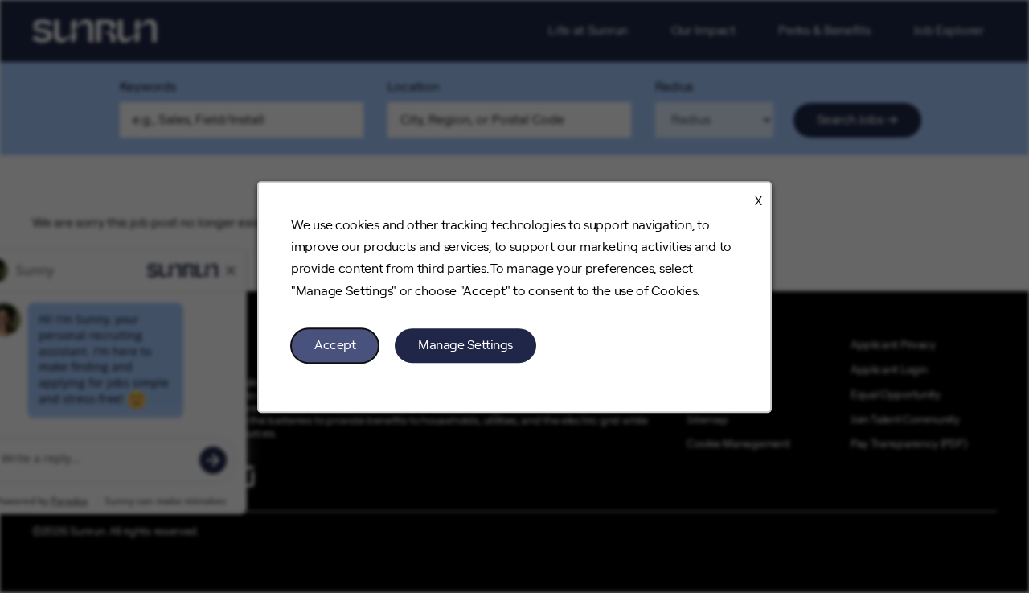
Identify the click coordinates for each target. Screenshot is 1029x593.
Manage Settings (465, 344)
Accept (334, 344)
